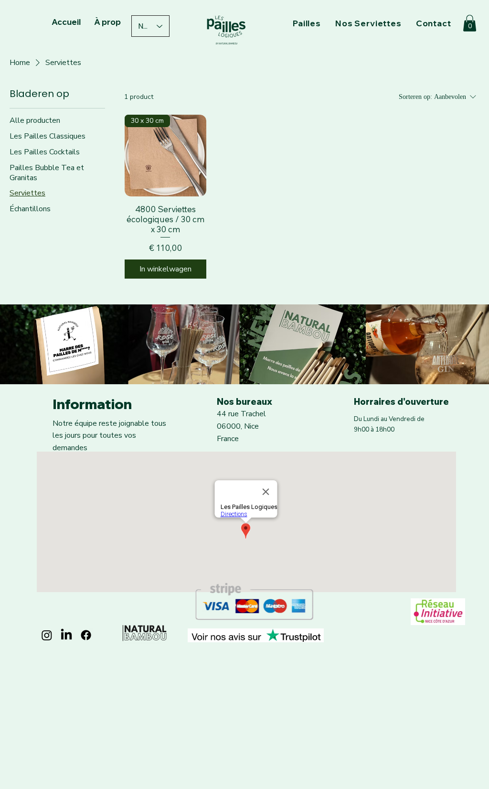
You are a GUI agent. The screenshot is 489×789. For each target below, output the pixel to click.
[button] (470, 23)
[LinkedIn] (66, 635)
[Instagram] (46, 635)
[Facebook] (86, 635)
